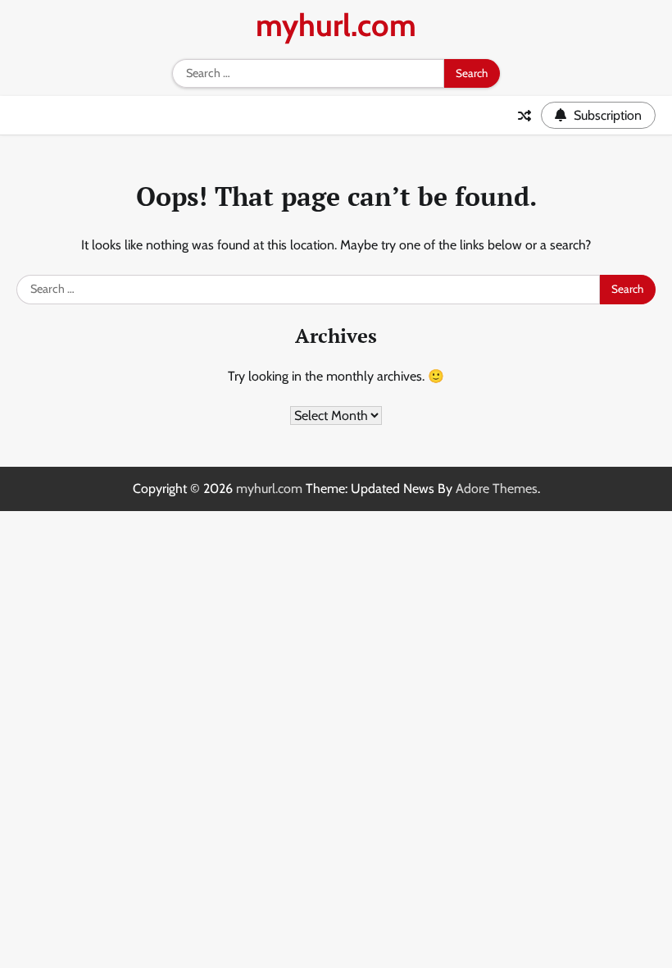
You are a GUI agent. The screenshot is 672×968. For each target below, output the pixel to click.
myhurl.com (336, 25)
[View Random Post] (524, 115)
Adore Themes (497, 488)
